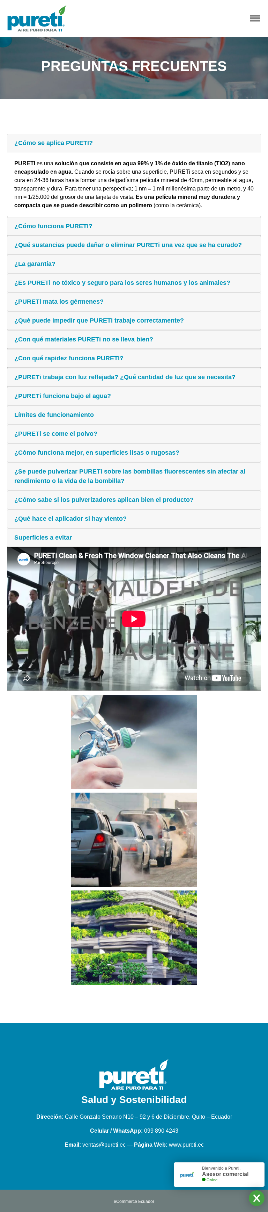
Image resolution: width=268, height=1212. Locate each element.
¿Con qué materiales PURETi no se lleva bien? (83, 339)
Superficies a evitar (43, 537)
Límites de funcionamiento (54, 414)
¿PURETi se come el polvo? (55, 433)
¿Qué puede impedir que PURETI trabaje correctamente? (99, 320)
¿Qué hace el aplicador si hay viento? (70, 518)
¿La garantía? (34, 263)
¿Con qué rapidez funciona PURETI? (69, 358)
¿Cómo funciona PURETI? (53, 226)
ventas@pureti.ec (104, 1145)
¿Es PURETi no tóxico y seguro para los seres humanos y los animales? (122, 282)
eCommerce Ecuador (134, 1201)
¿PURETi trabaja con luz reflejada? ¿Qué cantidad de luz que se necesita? (125, 377)
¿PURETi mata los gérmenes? (59, 301)
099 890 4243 (161, 1131)
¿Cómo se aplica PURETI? (53, 142)
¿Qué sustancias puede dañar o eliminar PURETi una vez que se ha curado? (128, 244)
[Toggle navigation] (255, 18)
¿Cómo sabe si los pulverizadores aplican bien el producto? (104, 499)
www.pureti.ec (186, 1145)
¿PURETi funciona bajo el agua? (62, 395)
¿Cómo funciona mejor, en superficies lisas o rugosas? (96, 452)
